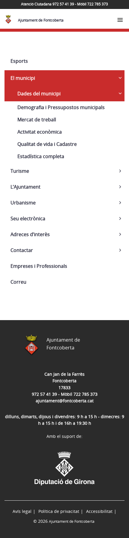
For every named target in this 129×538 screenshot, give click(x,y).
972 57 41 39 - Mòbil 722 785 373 (65, 394)
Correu (18, 282)
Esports (19, 61)
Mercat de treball (36, 119)
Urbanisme (23, 202)
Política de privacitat (58, 511)
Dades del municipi (39, 93)
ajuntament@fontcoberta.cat (65, 401)
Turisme (19, 171)
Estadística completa (40, 156)
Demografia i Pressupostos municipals (61, 107)
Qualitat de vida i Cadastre (47, 144)
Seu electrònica (27, 218)
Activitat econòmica (39, 132)
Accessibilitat (99, 511)
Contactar (21, 250)
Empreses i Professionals (38, 266)
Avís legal (22, 511)
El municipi (22, 78)
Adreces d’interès (30, 234)
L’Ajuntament (25, 187)
